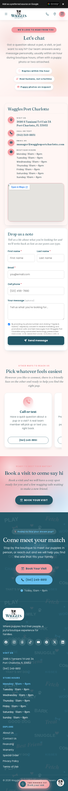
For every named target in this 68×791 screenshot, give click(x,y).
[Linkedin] (62, 642)
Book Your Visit (36, 500)
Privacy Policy (11, 761)
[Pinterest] (46, 642)
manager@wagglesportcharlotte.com (40, 144)
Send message (38, 340)
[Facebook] (6, 642)
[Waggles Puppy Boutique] (18, 14)
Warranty (8, 749)
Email (11, 267)
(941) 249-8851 (26, 134)
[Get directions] (55, 14)
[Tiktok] (30, 642)
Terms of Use (11, 766)
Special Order (11, 755)
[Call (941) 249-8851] (47, 14)
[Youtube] (38, 642)
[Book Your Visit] (62, 14)
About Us (8, 732)
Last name (44, 251)
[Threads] (22, 642)
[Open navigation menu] (6, 14)
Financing (8, 744)
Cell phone (15, 284)
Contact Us (9, 738)
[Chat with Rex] (60, 782)
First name (15, 251)
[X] (54, 642)
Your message (21, 300)
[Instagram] (14, 642)
